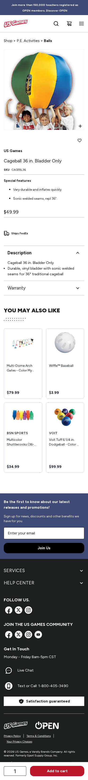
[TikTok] (38, 635)
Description (19, 253)
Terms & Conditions (39, 736)
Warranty (17, 288)
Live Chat (25, 670)
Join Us (44, 548)
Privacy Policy (12, 736)
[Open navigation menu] (80, 23)
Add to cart (57, 771)
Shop (8, 40)
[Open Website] (47, 725)
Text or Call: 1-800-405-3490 (42, 686)
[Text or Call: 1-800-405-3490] (9, 686)
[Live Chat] (9, 670)
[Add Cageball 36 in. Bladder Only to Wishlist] (79, 140)
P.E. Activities (28, 40)
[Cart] (69, 23)
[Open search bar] (56, 23)
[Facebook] (9, 610)
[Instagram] (28, 610)
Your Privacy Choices (19, 741)
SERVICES (14, 570)
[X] (18, 610)
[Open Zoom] (80, 126)
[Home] (15, 23)
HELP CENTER (19, 583)
